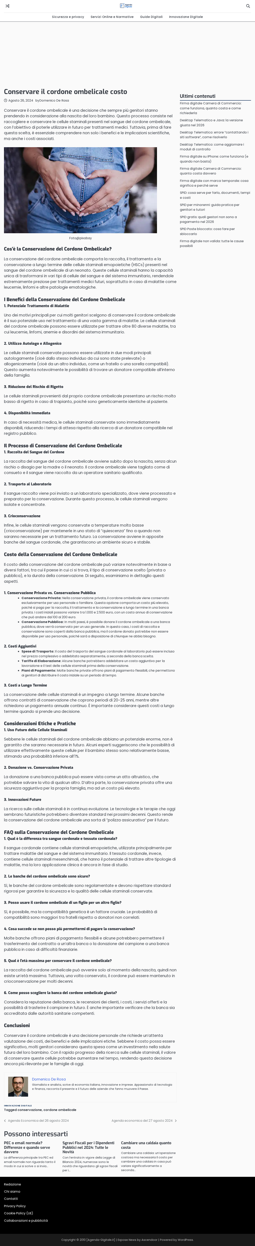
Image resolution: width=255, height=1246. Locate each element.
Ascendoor (149, 1240)
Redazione (12, 1184)
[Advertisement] (127, 53)
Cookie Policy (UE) (18, 1213)
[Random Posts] (7, 6)
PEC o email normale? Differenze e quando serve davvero (27, 1147)
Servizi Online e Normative (112, 17)
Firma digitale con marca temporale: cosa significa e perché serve (214, 183)
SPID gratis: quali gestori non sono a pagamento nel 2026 (208, 219)
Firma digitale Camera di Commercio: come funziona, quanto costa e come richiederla (210, 108)
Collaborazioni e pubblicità (26, 1220)
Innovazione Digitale (186, 17)
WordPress (185, 1240)
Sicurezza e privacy (68, 17)
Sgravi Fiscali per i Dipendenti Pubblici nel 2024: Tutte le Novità (88, 1147)
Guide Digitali (151, 17)
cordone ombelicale (59, 1110)
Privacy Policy (15, 1206)
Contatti (11, 1198)
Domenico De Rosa (54, 100)
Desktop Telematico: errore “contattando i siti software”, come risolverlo (214, 134)
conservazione (30, 1110)
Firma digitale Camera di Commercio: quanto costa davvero (210, 171)
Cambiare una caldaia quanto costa (146, 1145)
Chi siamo (12, 1191)
